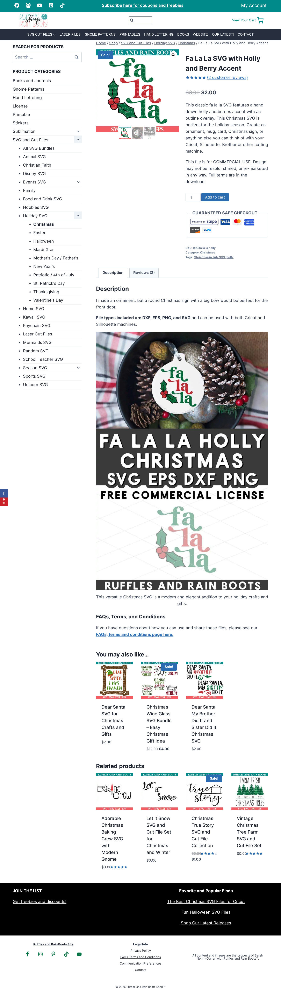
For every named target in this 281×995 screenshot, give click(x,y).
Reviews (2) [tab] (144, 272)
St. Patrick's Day (49, 283)
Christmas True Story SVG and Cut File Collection (203, 832)
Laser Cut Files (37, 334)
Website (200, 34)
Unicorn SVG (35, 384)
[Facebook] (17, 5)
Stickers (20, 122)
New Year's (44, 266)
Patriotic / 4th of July (53, 274)
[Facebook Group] (28, 5)
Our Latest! (223, 34)
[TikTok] (62, 5)
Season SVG (35, 367)
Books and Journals (32, 80)
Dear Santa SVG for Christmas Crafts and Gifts (113, 720)
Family (29, 190)
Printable (21, 114)
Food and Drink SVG (42, 198)
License (20, 106)
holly (229, 257)
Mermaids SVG (37, 342)
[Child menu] (78, 131)
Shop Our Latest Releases (206, 922)
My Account (254, 5)
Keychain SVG (36, 325)
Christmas (207, 252)
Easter (39, 232)
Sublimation (24, 131)
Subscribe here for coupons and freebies (142, 5)
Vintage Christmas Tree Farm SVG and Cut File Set (249, 832)
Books (183, 34)
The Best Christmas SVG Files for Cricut (206, 901)
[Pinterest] (51, 5)
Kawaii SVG (34, 317)
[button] (173, 54)
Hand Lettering (158, 34)
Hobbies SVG (36, 207)
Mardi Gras (43, 249)
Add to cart (215, 197)
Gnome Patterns (100, 34)
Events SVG (34, 182)
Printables (130, 34)
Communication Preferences (140, 963)
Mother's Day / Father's (55, 258)
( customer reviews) (227, 77)
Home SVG (33, 308)
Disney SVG (34, 173)
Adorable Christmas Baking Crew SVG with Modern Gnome (112, 839)
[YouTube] (39, 5)
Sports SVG (34, 376)
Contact (246, 34)
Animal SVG (34, 156)
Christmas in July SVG (209, 257)
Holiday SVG (35, 215)
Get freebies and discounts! (39, 901)
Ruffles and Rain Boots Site (53, 944)
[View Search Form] (140, 20)
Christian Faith (37, 165)
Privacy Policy (140, 951)
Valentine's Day (48, 300)
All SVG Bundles (39, 148)
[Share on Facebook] (4, 493)
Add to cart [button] (114, 748)
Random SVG (36, 350)
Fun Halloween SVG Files (205, 912)
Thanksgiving (46, 291)
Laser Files (70, 34)
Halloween (43, 241)
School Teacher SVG (43, 359)
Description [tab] (112, 272)
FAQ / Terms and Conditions (140, 957)
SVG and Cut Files (30, 139)
